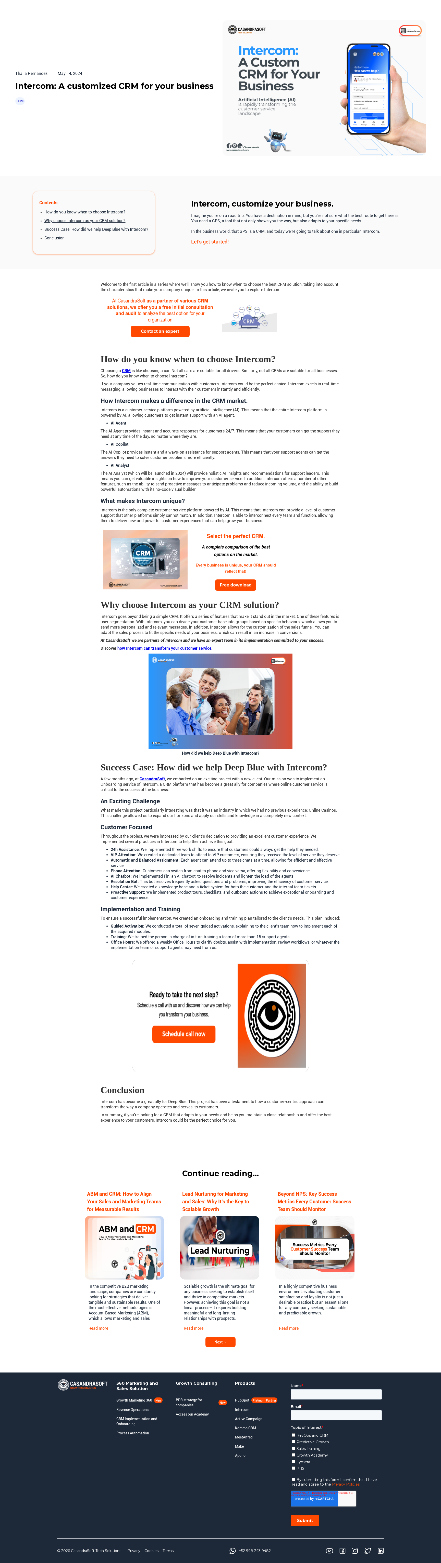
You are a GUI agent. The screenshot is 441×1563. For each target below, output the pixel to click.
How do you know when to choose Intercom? (84, 212)
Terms (168, 1550)
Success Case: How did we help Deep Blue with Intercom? (96, 229)
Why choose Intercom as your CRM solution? (85, 220)
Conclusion (54, 238)
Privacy (133, 1550)
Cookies (151, 1550)
